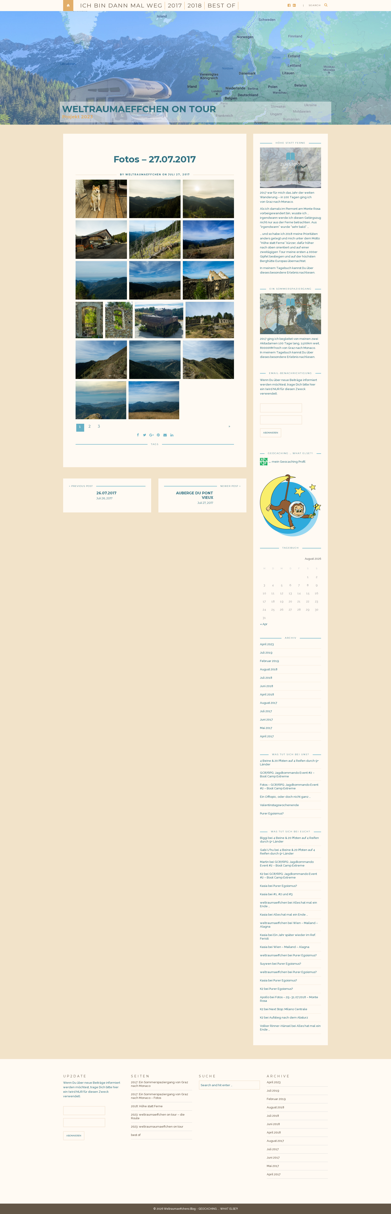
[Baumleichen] (155, 239)
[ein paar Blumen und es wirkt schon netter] (119, 320)
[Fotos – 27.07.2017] (144, 434)
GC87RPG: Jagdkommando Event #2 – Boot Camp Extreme (287, 774)
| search (312, 5)
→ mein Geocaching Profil (286, 461)
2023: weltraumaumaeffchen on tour (157, 1126)
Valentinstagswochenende (279, 805)
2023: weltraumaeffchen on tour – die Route (158, 1116)
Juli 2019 (266, 652)
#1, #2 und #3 (283, 894)
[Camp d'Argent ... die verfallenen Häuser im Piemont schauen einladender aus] (101, 239)
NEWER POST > (230, 486)
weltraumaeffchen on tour (139, 108)
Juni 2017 (266, 719)
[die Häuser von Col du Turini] (155, 199)
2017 (175, 5)
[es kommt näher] (101, 400)
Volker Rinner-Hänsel (275, 1026)
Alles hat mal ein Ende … (290, 914)
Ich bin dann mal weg (121, 5)
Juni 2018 (266, 686)
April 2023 (267, 644)
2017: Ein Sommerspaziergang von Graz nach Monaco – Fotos (159, 1096)
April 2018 (267, 694)
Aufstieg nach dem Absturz (288, 1017)
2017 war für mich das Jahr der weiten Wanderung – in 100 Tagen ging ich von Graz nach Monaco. (287, 197)
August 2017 (268, 703)
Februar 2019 (269, 661)
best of (221, 5)
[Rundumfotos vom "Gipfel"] (154, 400)
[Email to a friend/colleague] (165, 434)
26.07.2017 (106, 493)
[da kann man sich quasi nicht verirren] (208, 359)
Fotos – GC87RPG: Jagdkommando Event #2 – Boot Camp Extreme (289, 786)
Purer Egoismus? (272, 813)
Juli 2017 (266, 711)
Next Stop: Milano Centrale (288, 1009)
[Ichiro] (101, 199)
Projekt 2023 (77, 116)
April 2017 (267, 736)
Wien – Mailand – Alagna (291, 947)
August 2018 (268, 669)
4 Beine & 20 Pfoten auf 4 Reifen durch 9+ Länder (289, 762)
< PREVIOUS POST (81, 486)
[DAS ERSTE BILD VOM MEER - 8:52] (101, 280)
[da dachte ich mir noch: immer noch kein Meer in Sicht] (208, 199)
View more (290, 168)
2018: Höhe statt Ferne (147, 1106)
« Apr (263, 624)
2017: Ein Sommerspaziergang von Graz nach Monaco (159, 1084)
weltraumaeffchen (143, 174)
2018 (195, 5)
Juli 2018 (266, 677)
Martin (264, 862)
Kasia (263, 886)
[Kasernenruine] (208, 280)
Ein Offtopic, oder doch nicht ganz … (285, 796)
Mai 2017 (266, 728)
